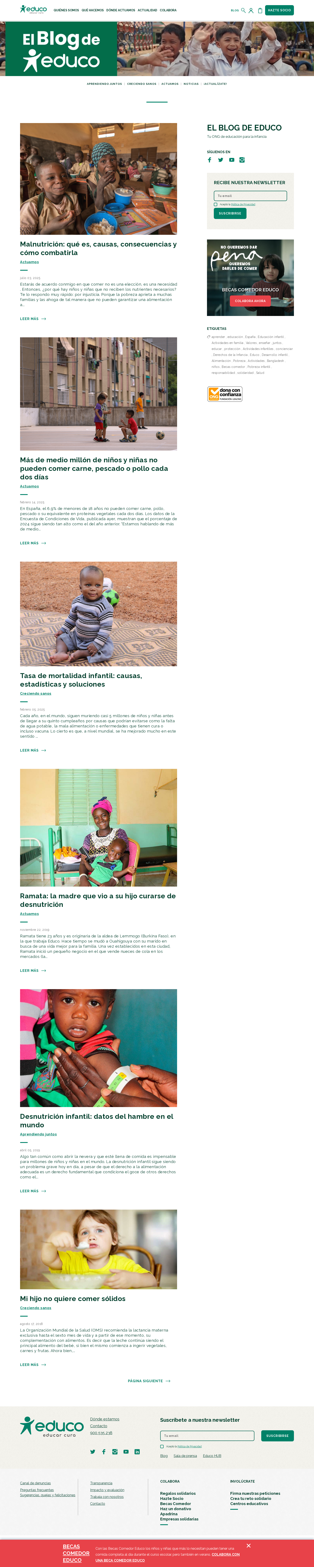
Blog (235, 10)
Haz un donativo (175, 1509)
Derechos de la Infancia (230, 355)
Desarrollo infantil (275, 355)
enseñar (264, 343)
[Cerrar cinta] (248, 1553)
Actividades (256, 361)
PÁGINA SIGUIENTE (145, 1381)
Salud (260, 372)
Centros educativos (249, 1503)
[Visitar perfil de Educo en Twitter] (220, 160)
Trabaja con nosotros (107, 1497)
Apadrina (169, 1514)
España (250, 337)
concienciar (284, 349)
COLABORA (170, 1481)
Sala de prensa (185, 1456)
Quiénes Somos (66, 10)
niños (216, 367)
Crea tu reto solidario (250, 1498)
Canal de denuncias (35, 1483)
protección (232, 349)
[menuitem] (66, 10)
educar (217, 349)
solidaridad (245, 372)
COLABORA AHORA (250, 301)
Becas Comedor (175, 1503)
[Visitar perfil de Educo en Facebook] (209, 160)
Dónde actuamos (120, 10)
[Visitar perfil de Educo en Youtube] (231, 160)
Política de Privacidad (243, 204)
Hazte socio (279, 10)
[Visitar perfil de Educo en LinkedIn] (137, 1452)
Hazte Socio (171, 1498)
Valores (251, 343)
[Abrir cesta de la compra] (260, 10)
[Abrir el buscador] (243, 10)
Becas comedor (233, 367)
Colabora (168, 10)
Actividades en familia (228, 343)
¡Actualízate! (215, 83)
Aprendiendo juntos (104, 83)
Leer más (29, 319)
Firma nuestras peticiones (255, 1493)
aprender (218, 337)
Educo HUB (212, 1456)
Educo (255, 355)
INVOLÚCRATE (242, 1481)
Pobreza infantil (259, 367)
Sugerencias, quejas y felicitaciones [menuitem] (47, 1495)
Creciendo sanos (141, 83)
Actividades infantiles (258, 349)
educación (235, 337)
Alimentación (221, 361)
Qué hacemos (93, 10)
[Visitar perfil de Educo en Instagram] (242, 160)
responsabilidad (223, 372)
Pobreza (239, 361)
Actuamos (170, 83)
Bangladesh (275, 361)
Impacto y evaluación (107, 1490)
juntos (277, 343)
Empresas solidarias (179, 1519)
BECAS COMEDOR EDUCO (76, 1553)
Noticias (191, 83)
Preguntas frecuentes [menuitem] (37, 1490)
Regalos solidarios (178, 1493)
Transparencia (101, 1483)
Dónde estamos (104, 1419)
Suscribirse (230, 213)
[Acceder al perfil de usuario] (251, 10)
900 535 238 (101, 1432)
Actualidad (147, 10)
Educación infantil (271, 337)
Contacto (98, 1426)
